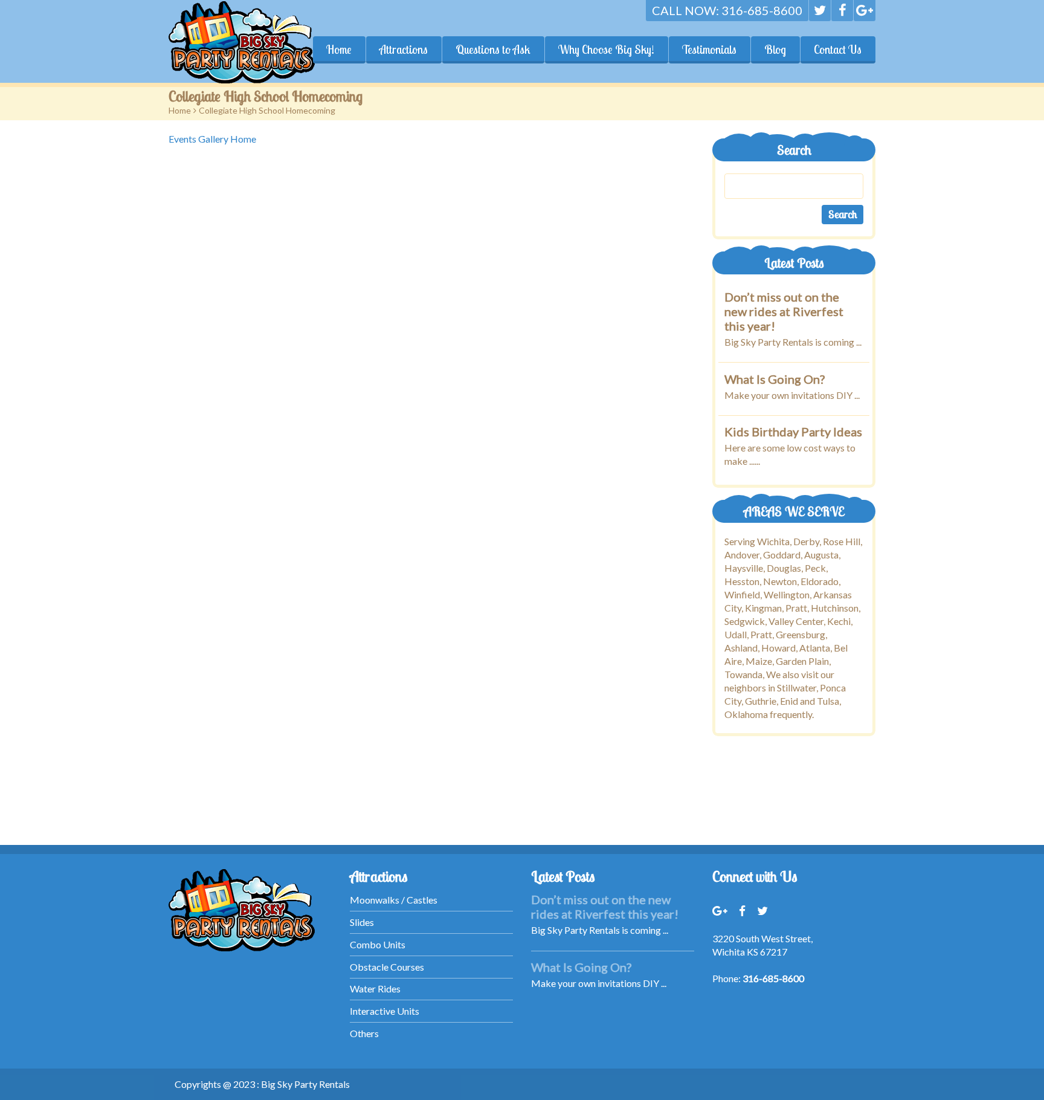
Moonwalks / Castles (393, 899)
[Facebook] (842, 10)
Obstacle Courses (387, 966)
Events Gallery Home (212, 138)
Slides (362, 922)
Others (364, 1033)
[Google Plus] (864, 10)
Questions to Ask (493, 49)
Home (339, 49)
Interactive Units (384, 1011)
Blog (775, 49)
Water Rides (375, 988)
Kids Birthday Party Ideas (793, 431)
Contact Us (838, 49)
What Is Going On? (774, 378)
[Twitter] (820, 10)
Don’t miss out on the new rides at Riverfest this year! (783, 311)
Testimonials (709, 49)
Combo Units (377, 944)
